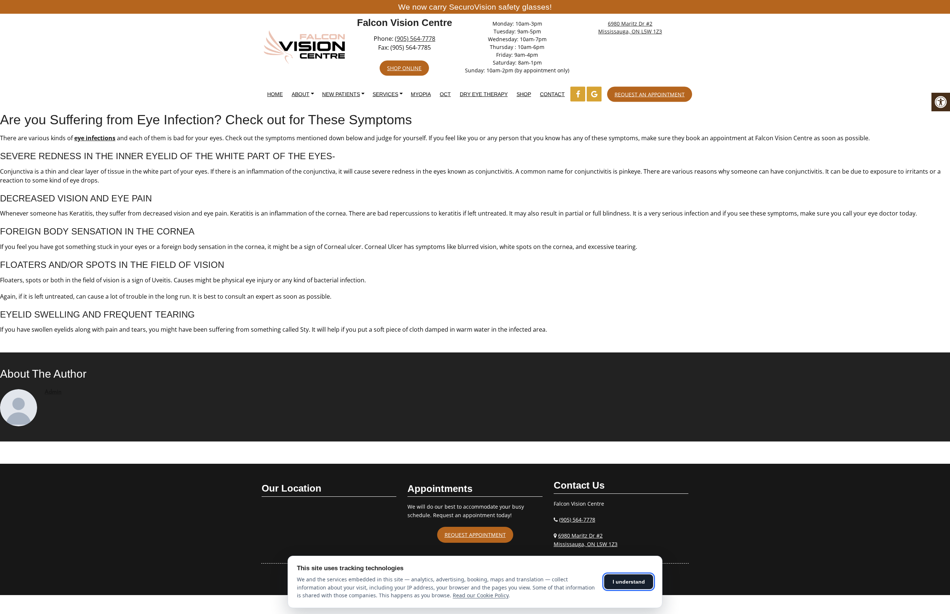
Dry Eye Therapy (484, 94)
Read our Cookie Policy (480, 595)
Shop (524, 94)
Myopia (421, 94)
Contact (552, 94)
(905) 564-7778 (415, 39)
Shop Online (404, 68)
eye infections (94, 138)
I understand (629, 582)
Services (385, 94)
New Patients (341, 94)
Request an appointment (650, 94)
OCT (445, 94)
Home (275, 94)
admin (53, 392)
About (300, 94)
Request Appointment (475, 534)
